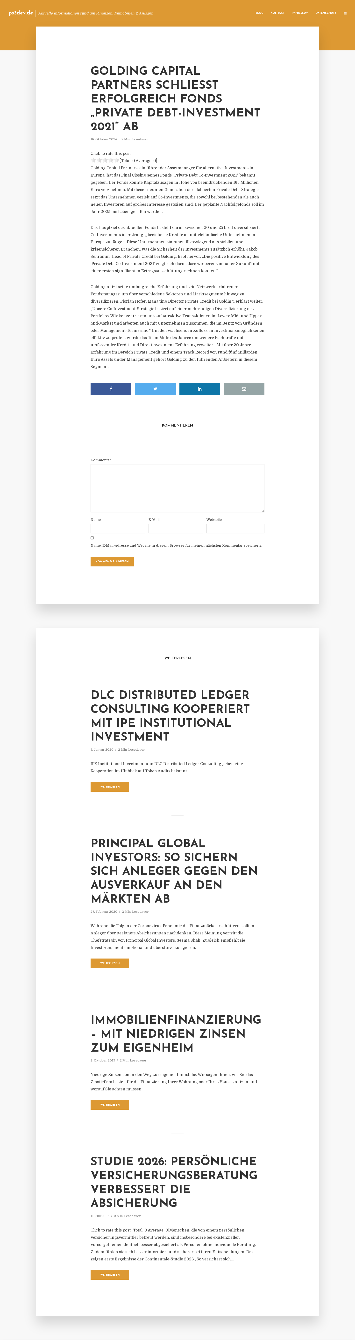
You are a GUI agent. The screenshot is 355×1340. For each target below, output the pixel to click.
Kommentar (101, 460)
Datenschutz (326, 13)
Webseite (214, 519)
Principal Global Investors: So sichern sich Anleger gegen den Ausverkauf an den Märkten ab (174, 871)
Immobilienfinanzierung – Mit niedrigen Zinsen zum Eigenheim (176, 1034)
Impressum (300, 13)
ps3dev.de (20, 13)
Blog (259, 13)
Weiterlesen (110, 787)
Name (96, 519)
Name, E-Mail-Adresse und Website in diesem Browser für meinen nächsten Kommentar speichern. (176, 545)
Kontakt (277, 13)
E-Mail (154, 519)
